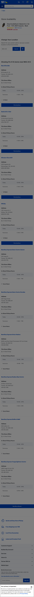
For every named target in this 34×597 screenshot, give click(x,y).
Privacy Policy (24, 593)
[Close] (31, 587)
